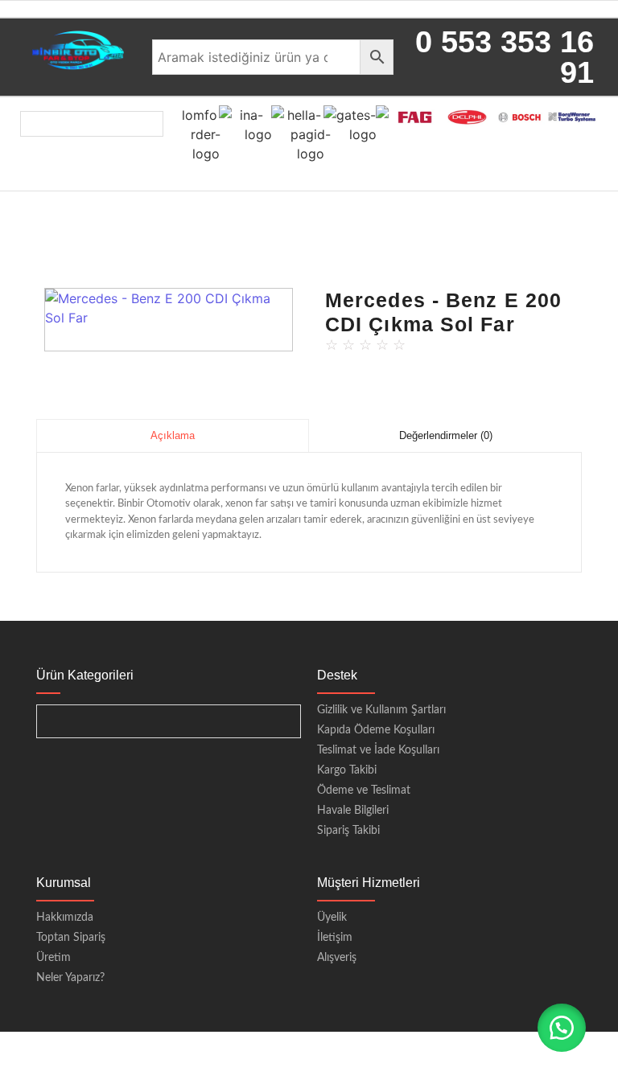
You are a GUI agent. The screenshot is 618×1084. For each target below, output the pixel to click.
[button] (562, 1028)
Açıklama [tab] (172, 435)
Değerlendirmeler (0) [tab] (445, 435)
